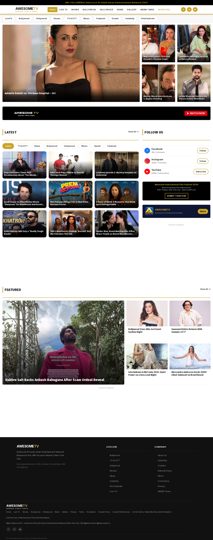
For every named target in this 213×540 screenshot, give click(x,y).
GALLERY (132, 9)
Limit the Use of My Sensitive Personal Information (28, 518)
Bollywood (24, 18)
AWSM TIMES (147, 9)
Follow (203, 151)
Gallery (65, 512)
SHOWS (75, 9)
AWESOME (26, 9)
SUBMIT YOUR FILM (176, 196)
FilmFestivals (148, 18)
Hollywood (41, 18)
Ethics (161, 476)
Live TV (113, 491)
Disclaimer (91, 512)
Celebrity (129, 18)
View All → (133, 131)
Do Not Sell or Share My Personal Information (151, 512)
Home (52, 9)
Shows (56, 18)
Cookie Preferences (121, 512)
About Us (162, 455)
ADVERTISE (164, 9)
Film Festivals (116, 486)
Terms (81, 512)
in (189, 9)
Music (86, 18)
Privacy (161, 486)
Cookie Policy (104, 512)
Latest (8, 146)
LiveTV (8, 18)
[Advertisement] (176, 249)
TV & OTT (72, 18)
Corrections (163, 481)
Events (115, 18)
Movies (113, 470)
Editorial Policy (165, 470)
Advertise (162, 460)
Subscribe (201, 171)
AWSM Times (164, 491)
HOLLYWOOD (106, 9)
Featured (100, 18)
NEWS (120, 9)
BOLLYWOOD (89, 9)
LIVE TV (63, 9)
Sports (97, 146)
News (37, 146)
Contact (162, 465)
